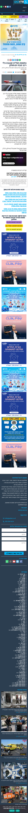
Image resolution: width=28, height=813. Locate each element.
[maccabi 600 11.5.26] (14, 257)
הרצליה (23, 602)
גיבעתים (23, 597)
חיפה (23, 617)
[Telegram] (8, 7)
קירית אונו (22, 662)
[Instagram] (3, 7)
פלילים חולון (21, 656)
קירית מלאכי (21, 664)
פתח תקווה (22, 661)
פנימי (23, 659)
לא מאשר (12, 810)
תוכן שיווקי (22, 672)
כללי (24, 631)
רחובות (12, 19)
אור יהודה (22, 574)
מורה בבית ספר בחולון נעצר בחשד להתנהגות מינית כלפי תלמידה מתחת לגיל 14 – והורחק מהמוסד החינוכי (14, 194)
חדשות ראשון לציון (20, 609)
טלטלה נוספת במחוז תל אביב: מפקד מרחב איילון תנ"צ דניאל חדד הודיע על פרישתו (14, 210)
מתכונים (23, 639)
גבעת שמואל (21, 595)
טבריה (23, 618)
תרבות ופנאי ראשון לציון (18, 686)
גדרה (23, 596)
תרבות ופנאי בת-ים (20, 683)
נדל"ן (23, 640)
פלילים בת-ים (19, 55)
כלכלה (23, 625)
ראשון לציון (14, 17)
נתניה (23, 645)
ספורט (23, 646)
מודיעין (23, 636)
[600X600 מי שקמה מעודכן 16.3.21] (14, 441)
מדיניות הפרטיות (8, 808)
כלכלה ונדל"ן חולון (20, 628)
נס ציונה (19, 20)
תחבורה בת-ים (21, 675)
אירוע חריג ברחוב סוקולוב (21, 804)
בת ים (4, 17)
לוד (24, 633)
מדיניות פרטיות (22, 510)
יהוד (24, 622)
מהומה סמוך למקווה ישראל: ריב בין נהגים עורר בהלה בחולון (15, 205)
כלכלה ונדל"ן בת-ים (19, 627)
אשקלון (23, 580)
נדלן (24, 642)
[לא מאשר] (25, 809)
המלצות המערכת (20, 600)
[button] (26, 2)
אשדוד (23, 578)
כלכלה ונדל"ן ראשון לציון (18, 630)
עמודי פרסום (21, 652)
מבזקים (23, 634)
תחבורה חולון (21, 677)
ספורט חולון (22, 649)
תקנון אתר (24, 507)
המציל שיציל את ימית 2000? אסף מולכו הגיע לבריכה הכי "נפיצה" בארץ (14, 200)
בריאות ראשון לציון (20, 592)
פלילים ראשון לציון (20, 658)
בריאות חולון (21, 590)
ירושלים (23, 624)
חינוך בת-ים (22, 612)
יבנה (24, 621)
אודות (24, 10)
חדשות (23, 605)
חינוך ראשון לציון (20, 615)
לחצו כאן (13, 177)
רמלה (23, 670)
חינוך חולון (22, 614)
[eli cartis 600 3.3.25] (14, 284)
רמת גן (23, 671)
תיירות (23, 678)
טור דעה (23, 620)
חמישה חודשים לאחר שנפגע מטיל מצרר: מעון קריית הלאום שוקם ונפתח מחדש (14, 710)
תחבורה (23, 674)
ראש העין (22, 665)
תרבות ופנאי (22, 681)
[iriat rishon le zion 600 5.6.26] (14, 50)
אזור (24, 575)
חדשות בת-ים (21, 606)
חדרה (23, 603)
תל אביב (23, 680)
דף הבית (25, 7)
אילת (23, 577)
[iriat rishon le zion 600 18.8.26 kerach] (14, 311)
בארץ (23, 584)
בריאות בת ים (21, 589)
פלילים (23, 653)
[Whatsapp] (1, 7)
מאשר (17, 810)
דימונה (23, 599)
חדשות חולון (21, 608)
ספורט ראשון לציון (20, 650)
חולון (23, 17)
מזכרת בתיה (21, 637)
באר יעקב (25, 20)
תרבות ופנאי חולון (20, 684)
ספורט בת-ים (21, 647)
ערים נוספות (6, 20)
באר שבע (22, 583)
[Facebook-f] (10, 7)
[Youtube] (6, 7)
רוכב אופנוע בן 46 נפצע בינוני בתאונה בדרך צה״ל (15, 757)
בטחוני (23, 586)
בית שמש (22, 587)
